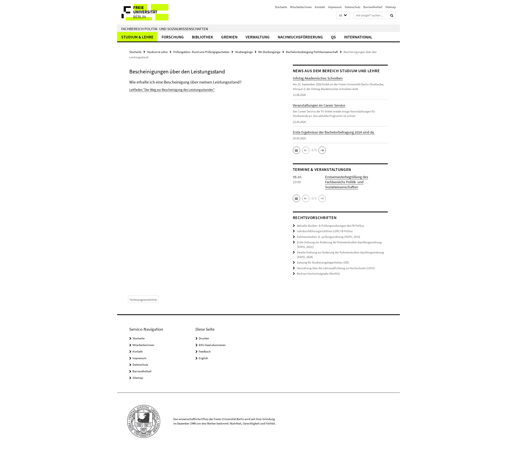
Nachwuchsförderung (300, 36)
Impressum (335, 7)
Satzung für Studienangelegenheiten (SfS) (323, 262)
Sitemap (390, 7)
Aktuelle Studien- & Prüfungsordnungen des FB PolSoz (330, 226)
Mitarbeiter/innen (301, 7)
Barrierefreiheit (372, 7)
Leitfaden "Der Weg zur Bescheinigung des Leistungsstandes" (172, 89)
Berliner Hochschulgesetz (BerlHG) (318, 273)
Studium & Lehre (137, 36)
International (358, 36)
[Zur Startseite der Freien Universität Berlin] (151, 12)
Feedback (205, 351)
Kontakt (320, 7)
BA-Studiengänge (269, 52)
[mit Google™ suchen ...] (392, 15)
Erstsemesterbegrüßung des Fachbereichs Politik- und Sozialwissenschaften (346, 182)
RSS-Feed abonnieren (212, 345)
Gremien (229, 36)
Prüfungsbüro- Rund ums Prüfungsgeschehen (201, 52)
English (203, 358)
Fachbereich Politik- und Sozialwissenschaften (164, 28)
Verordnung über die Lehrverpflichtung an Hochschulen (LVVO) (336, 268)
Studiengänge (244, 52)
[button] (342, 15)
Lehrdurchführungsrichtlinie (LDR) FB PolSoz (325, 231)
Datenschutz (352, 7)
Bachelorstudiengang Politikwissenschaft (312, 52)
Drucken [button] (204, 338)
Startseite (281, 7)
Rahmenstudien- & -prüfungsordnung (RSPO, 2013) (328, 237)
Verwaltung (258, 36)
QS (333, 36)
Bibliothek (202, 36)
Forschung (173, 36)
